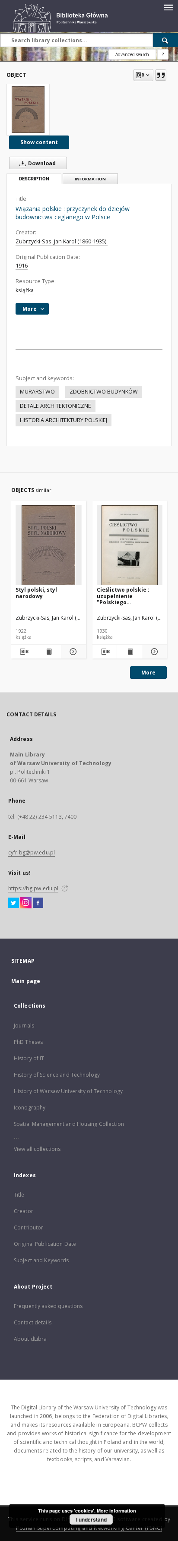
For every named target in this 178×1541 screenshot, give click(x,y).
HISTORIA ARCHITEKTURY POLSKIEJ (63, 420)
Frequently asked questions (48, 1306)
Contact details (32, 1322)
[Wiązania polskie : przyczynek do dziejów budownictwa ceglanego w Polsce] (28, 109)
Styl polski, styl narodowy (36, 592)
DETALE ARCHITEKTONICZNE (55, 406)
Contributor (28, 1227)
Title (19, 1194)
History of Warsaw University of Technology (68, 1091)
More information (116, 1510)
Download (41, 163)
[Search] (165, 40)
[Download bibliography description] (23, 651)
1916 (22, 265)
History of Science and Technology (57, 1074)
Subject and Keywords (41, 1260)
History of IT (29, 1058)
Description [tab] (34, 179)
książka (25, 290)
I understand (91, 1519)
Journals (24, 1025)
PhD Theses (28, 1042)
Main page (25, 981)
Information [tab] (90, 179)
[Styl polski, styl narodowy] (48, 545)
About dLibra (30, 1338)
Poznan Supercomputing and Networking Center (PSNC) (89, 1528)
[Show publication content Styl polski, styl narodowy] (48, 651)
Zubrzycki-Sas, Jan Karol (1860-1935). (62, 241)
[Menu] (168, 7)
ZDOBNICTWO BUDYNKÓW (104, 391)
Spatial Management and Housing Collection (69, 1124)
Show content (39, 142)
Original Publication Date (45, 1244)
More (148, 672)
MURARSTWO (37, 391)
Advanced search (132, 54)
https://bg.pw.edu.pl (33, 888)
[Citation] (160, 75)
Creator (23, 1211)
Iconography (29, 1107)
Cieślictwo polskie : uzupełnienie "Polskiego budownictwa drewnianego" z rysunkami (123, 595)
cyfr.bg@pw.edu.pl (31, 852)
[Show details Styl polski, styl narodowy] (72, 651)
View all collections (37, 1149)
